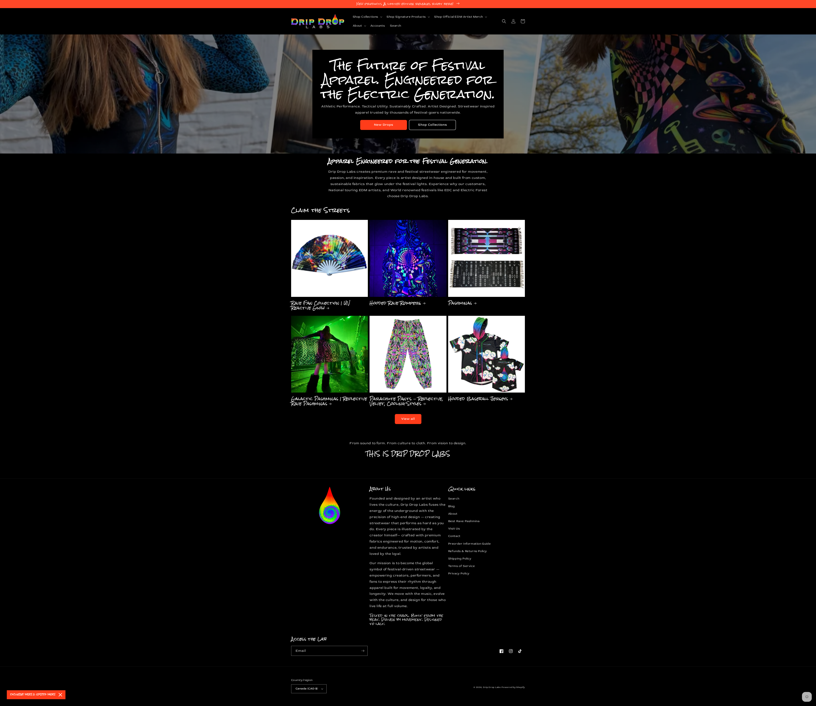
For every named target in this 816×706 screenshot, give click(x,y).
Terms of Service (461, 566)
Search (453, 498)
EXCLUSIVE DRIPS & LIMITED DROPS (32, 694)
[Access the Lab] (362, 651)
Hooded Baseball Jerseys (478, 398)
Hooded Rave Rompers (395, 302)
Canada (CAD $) (307, 688)
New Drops (383, 125)
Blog (451, 506)
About (453, 513)
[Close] (60, 694)
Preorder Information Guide (469, 543)
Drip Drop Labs (492, 687)
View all (408, 419)
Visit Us (454, 528)
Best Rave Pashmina (464, 521)
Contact (454, 536)
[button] (367, 16)
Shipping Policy (460, 558)
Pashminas (460, 302)
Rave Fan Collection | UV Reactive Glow (320, 305)
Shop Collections (432, 125)
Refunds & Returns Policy (467, 551)
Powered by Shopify (513, 687)
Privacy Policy (459, 573)
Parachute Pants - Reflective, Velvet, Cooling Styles (406, 401)
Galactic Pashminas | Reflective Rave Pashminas (329, 401)
